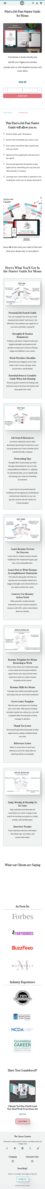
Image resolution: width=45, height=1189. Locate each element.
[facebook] (7, 1148)
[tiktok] (38, 1148)
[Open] (4, 3)
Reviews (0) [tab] (23, 112)
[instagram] (22, 1148)
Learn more (22, 1121)
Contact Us (22, 1179)
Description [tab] (7, 112)
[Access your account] (37, 3)
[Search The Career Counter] (33, 3)
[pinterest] (15, 1148)
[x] (30, 1148)
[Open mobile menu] (13, 1161)
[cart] (41, 3)
